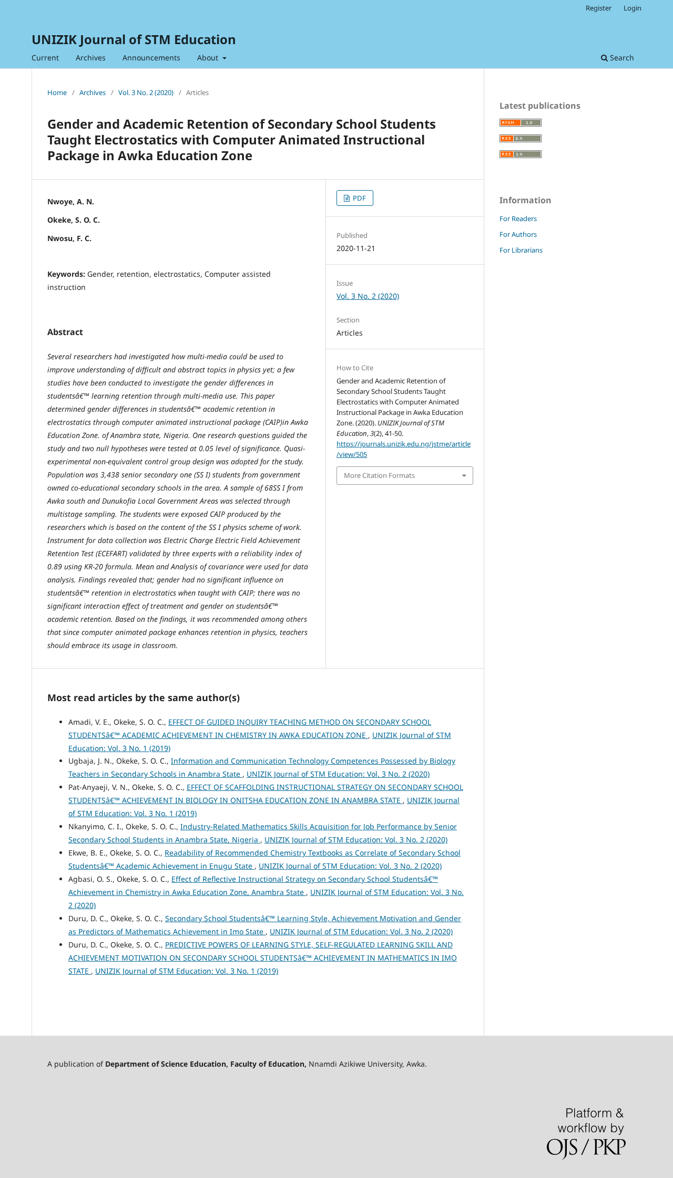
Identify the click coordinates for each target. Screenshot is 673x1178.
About (208, 57)
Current (45, 57)
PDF (358, 198)
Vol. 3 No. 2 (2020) (146, 92)
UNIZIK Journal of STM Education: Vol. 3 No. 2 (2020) (338, 774)
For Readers (518, 218)
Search (621, 57)
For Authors (518, 234)
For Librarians (521, 250)
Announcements (151, 57)
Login (632, 8)
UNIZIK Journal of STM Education (134, 39)
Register (598, 8)
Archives (91, 57)
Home (57, 92)
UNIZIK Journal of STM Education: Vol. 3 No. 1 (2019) (186, 971)
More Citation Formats (379, 475)
